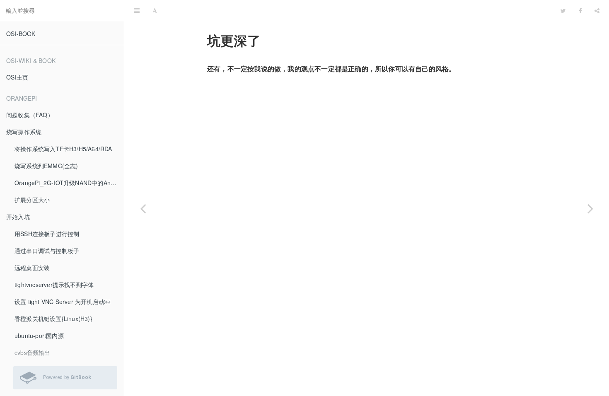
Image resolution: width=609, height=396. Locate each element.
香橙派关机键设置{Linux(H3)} (53, 318)
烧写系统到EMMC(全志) (46, 166)
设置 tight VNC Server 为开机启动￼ (62, 301)
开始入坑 (18, 216)
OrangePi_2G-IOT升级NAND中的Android (69, 183)
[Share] (597, 10)
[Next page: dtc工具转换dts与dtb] (590, 208)
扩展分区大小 (32, 200)
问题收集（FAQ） (29, 115)
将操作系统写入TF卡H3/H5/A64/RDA (63, 149)
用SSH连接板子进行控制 (47, 233)
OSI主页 (17, 77)
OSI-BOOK (21, 33)
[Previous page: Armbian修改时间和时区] (143, 208)
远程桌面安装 (32, 267)
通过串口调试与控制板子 (47, 250)
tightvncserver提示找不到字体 (54, 284)
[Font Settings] (155, 10)
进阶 (359, 10)
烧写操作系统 (23, 132)
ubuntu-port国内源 (39, 335)
